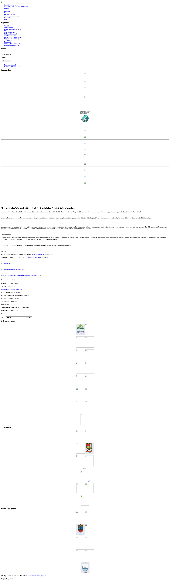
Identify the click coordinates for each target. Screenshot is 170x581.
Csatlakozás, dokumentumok (12, 16)
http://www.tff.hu (5, 263)
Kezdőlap (7, 11)
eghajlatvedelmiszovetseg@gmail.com (11, 289)
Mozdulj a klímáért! (9, 32)
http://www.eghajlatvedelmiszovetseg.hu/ (12, 269)
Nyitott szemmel (8, 27)
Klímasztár (7, 31)
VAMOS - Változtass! (10, 34)
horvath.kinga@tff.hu (38, 254)
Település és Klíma (9, 40)
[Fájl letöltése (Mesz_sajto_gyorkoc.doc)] (12, 275)
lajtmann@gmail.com (34, 257)
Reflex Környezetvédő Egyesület (36, 575)
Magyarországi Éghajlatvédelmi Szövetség (16, 6)
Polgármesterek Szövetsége (11, 38)
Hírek (5, 13)
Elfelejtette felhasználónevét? (12, 66)
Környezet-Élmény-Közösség (12, 37)
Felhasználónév (6, 54)
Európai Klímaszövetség (11, 5)
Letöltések (7, 17)
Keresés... (3, 317)
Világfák (6, 26)
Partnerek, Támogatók (10, 14)
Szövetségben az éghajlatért (12, 43)
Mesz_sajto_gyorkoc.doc (30, 275)
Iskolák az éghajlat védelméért (12, 29)
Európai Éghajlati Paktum (11, 45)
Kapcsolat (7, 19)
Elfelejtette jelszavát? (10, 65)
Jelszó (3, 57)
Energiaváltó (7, 42)
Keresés (6, 8)
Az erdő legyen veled (10, 35)
